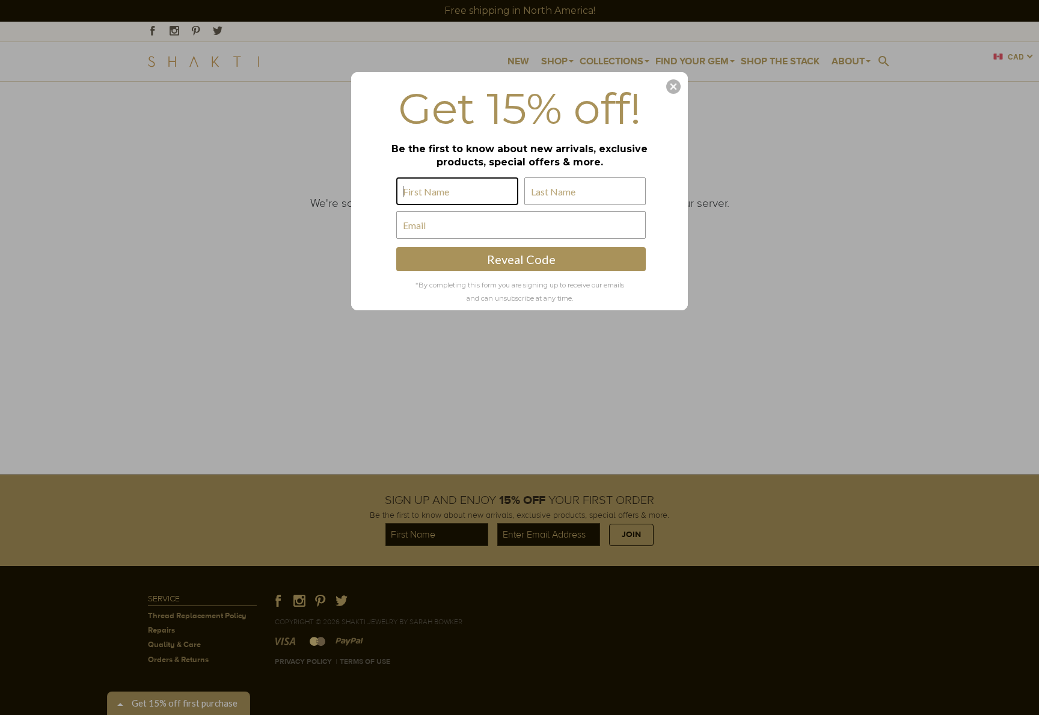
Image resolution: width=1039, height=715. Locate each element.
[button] (673, 86)
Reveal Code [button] (521, 259)
